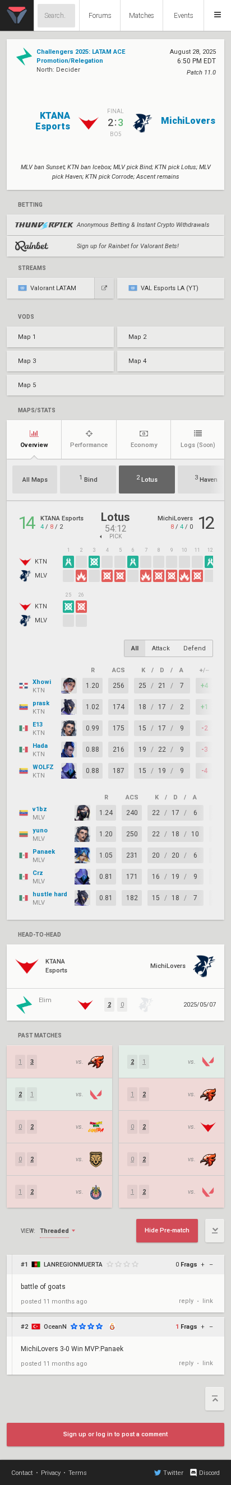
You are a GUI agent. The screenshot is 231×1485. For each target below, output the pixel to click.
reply (186, 1301)
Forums (100, 16)
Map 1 (27, 337)
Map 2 (137, 337)
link (207, 1301)
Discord (209, 1473)
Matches (141, 16)
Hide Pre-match (167, 1230)
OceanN (55, 1326)
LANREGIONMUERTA (73, 1264)
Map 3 (27, 361)
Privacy (51, 1473)
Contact (22, 1473)
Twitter (173, 1473)
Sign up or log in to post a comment (115, 1434)
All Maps (35, 479)
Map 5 (27, 385)
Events (183, 16)
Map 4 (137, 361)
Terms (77, 1473)
